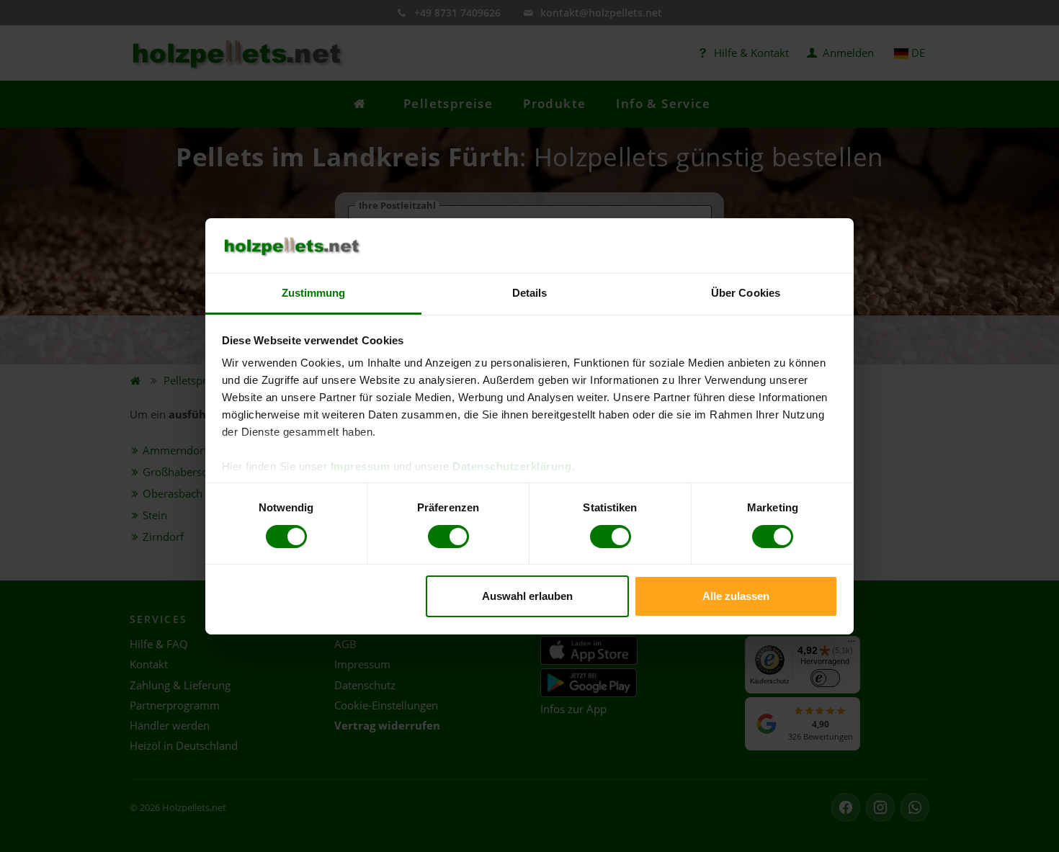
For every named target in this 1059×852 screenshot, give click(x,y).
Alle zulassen (735, 596)
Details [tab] (530, 293)
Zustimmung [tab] (314, 293)
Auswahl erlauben (527, 596)
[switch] (448, 536)
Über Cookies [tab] (745, 293)
